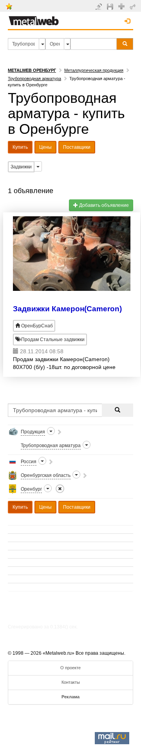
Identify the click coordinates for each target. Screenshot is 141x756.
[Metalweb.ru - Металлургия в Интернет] (34, 18)
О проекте (70, 667)
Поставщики (76, 147)
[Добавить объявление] (100, 6)
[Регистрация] (122, 6)
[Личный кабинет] (134, 6)
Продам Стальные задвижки (52, 339)
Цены (45, 147)
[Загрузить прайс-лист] (111, 6)
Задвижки (21, 167)
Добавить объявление (103, 205)
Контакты (70, 682)
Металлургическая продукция (93, 70)
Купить (20, 147)
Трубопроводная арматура (34, 78)
